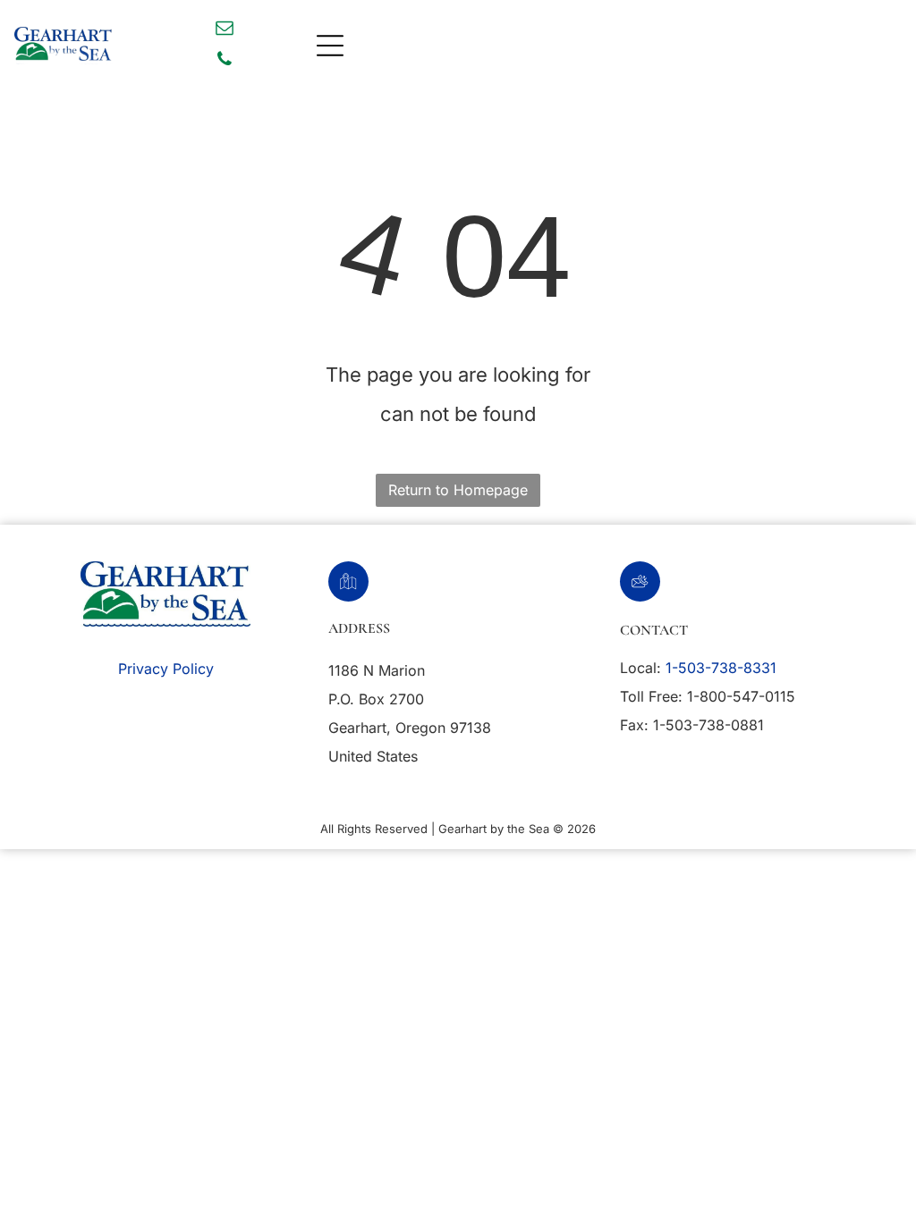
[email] (224, 30)
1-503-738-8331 (721, 668)
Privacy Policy (166, 669)
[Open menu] (330, 45)
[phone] (224, 61)
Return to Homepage (458, 490)
